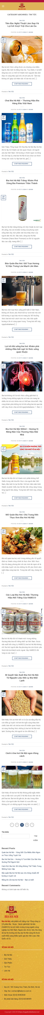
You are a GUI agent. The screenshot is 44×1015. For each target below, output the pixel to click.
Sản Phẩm (8, 963)
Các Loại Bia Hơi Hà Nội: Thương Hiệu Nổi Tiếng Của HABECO (22, 596)
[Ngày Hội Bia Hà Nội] (22, 6)
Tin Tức (7, 967)
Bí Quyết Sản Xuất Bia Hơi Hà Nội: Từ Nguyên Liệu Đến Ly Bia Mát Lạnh (22, 678)
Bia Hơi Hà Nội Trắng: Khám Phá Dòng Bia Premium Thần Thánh (22, 182)
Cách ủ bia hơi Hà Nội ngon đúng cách (22, 754)
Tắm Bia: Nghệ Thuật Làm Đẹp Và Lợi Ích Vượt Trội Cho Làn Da (22, 24)
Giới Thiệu (8, 959)
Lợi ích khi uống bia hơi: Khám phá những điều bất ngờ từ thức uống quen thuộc (22, 349)
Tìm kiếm (5, 832)
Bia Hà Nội (8, 955)
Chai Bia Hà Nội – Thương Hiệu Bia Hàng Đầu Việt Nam (22, 102)
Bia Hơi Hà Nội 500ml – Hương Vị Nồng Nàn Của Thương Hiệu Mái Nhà (22, 432)
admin (31, 32)
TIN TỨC (22, 20)
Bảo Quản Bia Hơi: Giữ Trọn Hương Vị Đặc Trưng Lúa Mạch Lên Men (22, 265)
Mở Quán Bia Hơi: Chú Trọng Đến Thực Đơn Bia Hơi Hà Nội (22, 516)
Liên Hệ (7, 971)
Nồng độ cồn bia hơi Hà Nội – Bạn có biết (18, 880)
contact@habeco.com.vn (21, 991)
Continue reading (22, 84)
